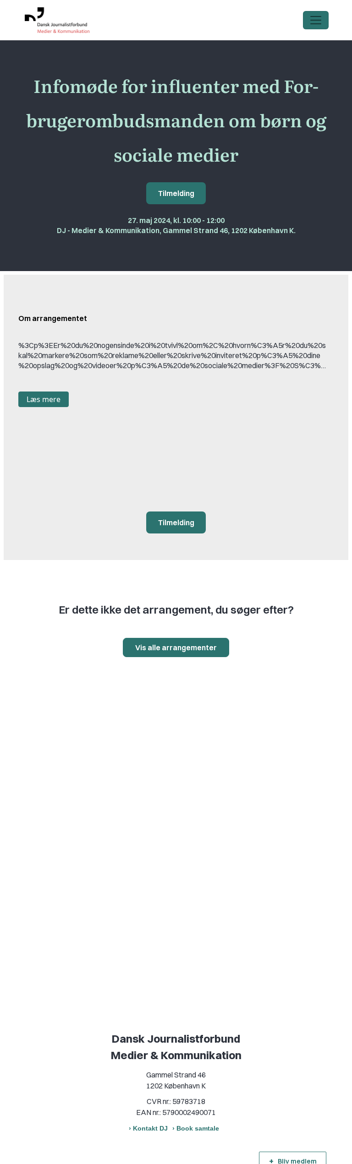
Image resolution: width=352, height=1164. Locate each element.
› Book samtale (195, 1128)
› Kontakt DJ (148, 1128)
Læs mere (43, 399)
